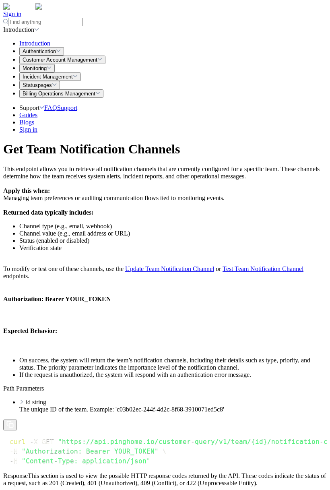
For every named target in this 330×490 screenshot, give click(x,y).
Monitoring (35, 68)
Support (67, 107)
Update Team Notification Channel (169, 268)
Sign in (12, 13)
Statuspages (37, 85)
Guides (28, 115)
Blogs (26, 122)
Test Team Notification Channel (263, 268)
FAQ (50, 107)
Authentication (39, 51)
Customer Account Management (60, 60)
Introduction (34, 43)
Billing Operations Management (59, 94)
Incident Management (48, 77)
